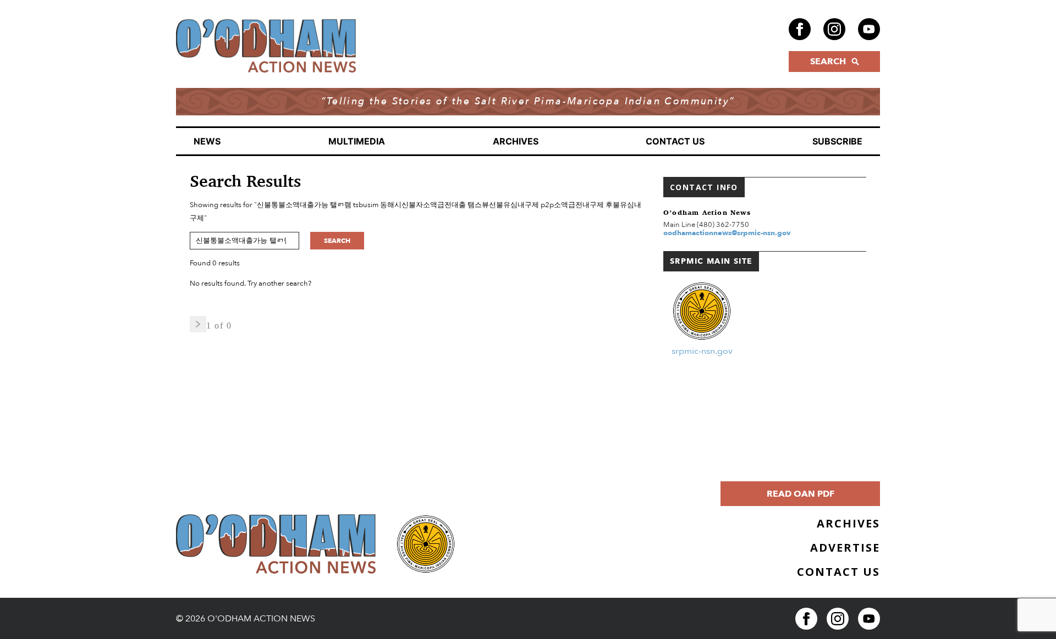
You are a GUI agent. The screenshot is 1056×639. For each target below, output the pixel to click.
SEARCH (828, 61)
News (207, 141)
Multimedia (356, 141)
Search (337, 240)
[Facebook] (800, 29)
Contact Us (675, 141)
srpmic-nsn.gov (702, 351)
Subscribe (837, 141)
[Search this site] (250, 240)
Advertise (845, 547)
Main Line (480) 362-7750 (706, 225)
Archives (515, 141)
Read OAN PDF (800, 494)
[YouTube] (869, 29)
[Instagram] (834, 29)
